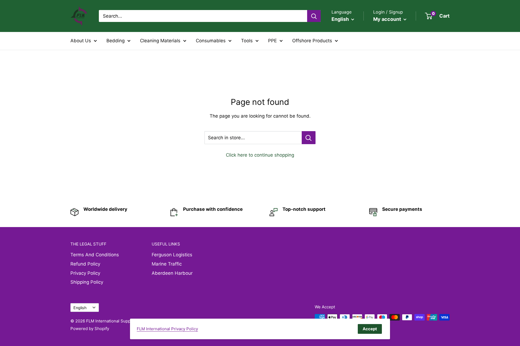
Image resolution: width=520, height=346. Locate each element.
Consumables (211, 40)
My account (387, 19)
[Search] (314, 16)
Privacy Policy (85, 273)
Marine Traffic (167, 264)
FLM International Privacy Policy (167, 328)
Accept (370, 328)
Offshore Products (312, 40)
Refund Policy (85, 264)
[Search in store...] (309, 137)
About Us (80, 40)
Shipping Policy (86, 282)
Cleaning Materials (160, 40)
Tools (247, 40)
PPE (272, 40)
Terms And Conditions (94, 254)
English (80, 307)
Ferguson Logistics (172, 254)
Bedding (115, 40)
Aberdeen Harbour (172, 273)
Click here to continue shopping (260, 155)
